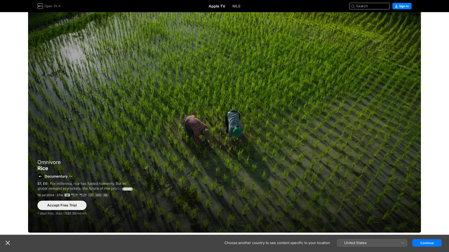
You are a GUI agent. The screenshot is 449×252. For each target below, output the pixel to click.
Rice (224, 122)
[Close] (8, 243)
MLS (236, 6)
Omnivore (49, 162)
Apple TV (217, 6)
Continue (427, 243)
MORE (127, 189)
